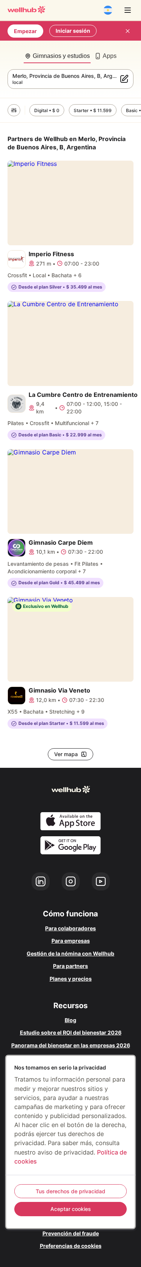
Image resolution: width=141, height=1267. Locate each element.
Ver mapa (66, 754)
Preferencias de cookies (71, 1246)
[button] (14, 110)
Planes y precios (71, 978)
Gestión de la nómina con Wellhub (70, 953)
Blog (70, 1020)
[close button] (127, 31)
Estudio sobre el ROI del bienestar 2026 (70, 1032)
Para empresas (71, 940)
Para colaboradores (70, 928)
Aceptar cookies (70, 1209)
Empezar (25, 31)
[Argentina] (107, 10)
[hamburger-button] (127, 10)
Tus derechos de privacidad (70, 1191)
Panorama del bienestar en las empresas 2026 (70, 1045)
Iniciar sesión (73, 30)
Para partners (70, 966)
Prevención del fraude (70, 1233)
